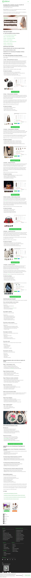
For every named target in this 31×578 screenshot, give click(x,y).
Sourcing (4, 530)
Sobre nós (14, 544)
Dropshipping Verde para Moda (7, 535)
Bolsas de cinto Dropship (15, 296)
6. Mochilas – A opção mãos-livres (7, 43)
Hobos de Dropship (15, 127)
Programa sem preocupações (7, 534)
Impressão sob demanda (6, 538)
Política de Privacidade (19, 575)
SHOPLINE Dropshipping (19, 539)
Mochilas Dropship (15, 194)
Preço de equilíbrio (6, 438)
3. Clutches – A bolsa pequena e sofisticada (9, 38)
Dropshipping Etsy (18, 533)
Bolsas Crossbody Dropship (15, 229)
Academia (5, 544)
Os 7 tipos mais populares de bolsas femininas (11, 33)
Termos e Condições (15, 551)
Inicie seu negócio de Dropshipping (15, 443)
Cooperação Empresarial (7, 553)
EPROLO (12, 368)
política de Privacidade (16, 548)
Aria (4, 7)
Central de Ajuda (6, 547)
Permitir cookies (27, 575)
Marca (4, 531)
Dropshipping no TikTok (19, 531)
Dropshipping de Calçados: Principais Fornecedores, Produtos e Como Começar (14, 495)
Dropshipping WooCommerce (20, 535)
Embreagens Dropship (15, 160)
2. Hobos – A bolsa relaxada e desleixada (8, 36)
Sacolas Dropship (15, 91)
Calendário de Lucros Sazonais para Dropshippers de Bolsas (13, 51)
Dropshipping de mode (6, 533)
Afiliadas (5, 552)
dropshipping (10, 7)
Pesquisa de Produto (6, 548)
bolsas (6, 200)
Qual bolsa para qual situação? (8, 46)
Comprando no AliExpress (19, 534)
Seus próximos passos (7, 53)
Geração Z (8, 274)
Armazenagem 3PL (5, 539)
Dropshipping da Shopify (19, 530)
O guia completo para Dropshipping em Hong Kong (10, 493)
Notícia (13, 547)
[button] (5, 559)
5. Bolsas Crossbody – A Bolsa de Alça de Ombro (9, 41)
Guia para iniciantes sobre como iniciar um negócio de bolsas (14, 48)
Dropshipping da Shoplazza (20, 538)
